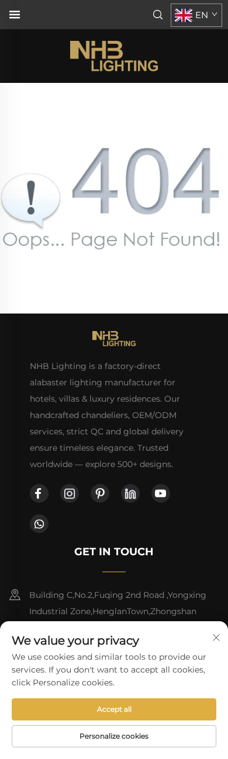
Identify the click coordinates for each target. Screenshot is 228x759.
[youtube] (160, 493)
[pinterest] (100, 493)
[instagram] (69, 493)
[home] (114, 55)
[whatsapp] (39, 523)
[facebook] (39, 493)
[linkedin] (130, 493)
